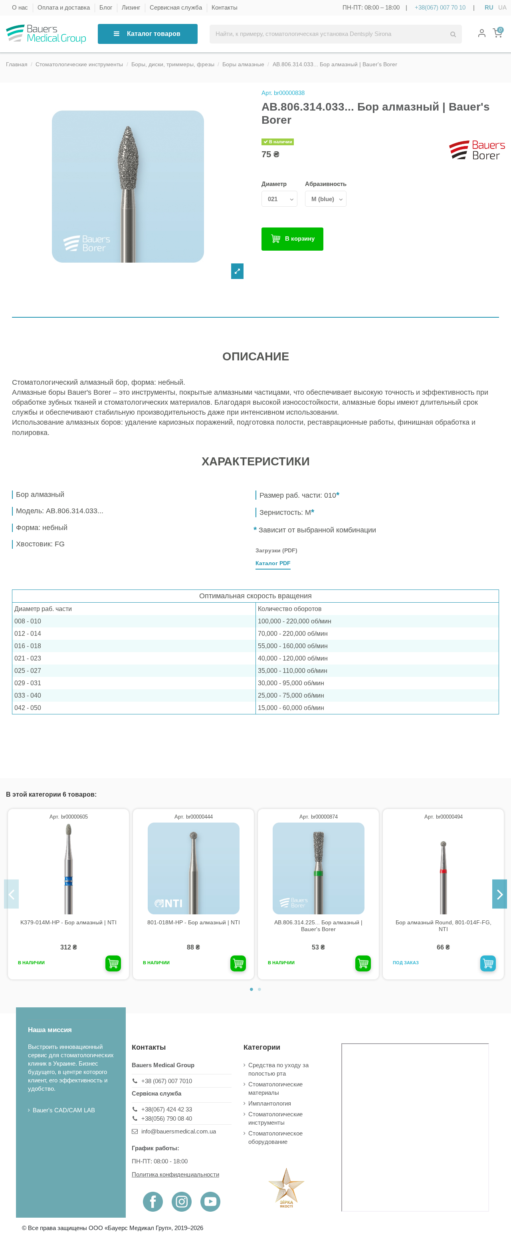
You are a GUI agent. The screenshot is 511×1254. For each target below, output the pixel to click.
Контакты (225, 7)
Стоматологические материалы (275, 1088)
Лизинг (132, 7)
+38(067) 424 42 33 (166, 1109)
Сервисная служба (177, 7)
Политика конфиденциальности (175, 1174)
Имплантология (269, 1103)
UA (502, 7)
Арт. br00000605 (69, 817)
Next (499, 894)
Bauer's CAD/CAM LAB (64, 1110)
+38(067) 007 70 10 (440, 7)
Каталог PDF (273, 563)
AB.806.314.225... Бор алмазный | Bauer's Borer (318, 925)
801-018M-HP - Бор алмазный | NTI (193, 922)
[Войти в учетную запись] (482, 34)
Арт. (266, 92)
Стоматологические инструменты (275, 1118)
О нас (21, 7)
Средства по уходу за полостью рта (278, 1069)
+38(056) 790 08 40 (166, 1118)
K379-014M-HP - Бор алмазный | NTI (68, 922)
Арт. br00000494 (443, 817)
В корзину (300, 238)
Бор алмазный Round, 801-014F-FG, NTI (443, 925)
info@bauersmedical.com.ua (178, 1131)
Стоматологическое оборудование (275, 1137)
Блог (106, 7)
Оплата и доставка (64, 7)
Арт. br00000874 (318, 817)
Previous (11, 894)
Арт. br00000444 (193, 817)
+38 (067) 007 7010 (166, 1081)
